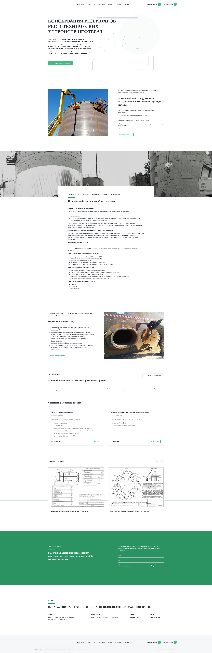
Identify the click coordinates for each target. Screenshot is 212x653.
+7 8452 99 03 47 (134, 617)
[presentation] (157, 461)
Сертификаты (118, 4)
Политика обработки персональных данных (166, 649)
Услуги (88, 4)
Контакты (128, 4)
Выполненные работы (99, 4)
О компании (80, 4)
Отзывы (110, 4)
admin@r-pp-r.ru (152, 4)
